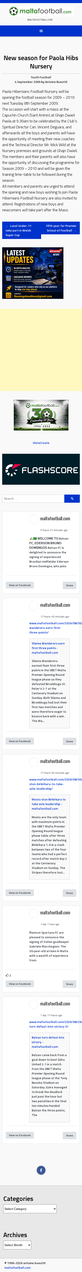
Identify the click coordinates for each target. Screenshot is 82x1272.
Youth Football (41, 77)
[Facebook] (41, 1170)
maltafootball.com (39, 20)
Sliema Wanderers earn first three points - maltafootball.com (48, 648)
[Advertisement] (41, 350)
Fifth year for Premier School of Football (61, 228)
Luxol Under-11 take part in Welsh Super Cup (18, 230)
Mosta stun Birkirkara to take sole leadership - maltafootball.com (49, 804)
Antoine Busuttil (56, 81)
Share (69, 585)
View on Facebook (20, 585)
